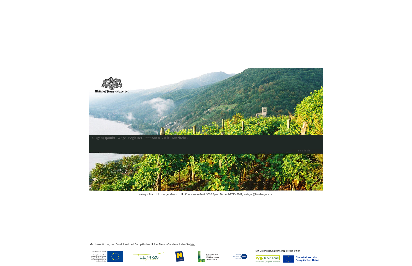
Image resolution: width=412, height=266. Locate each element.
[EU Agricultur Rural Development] (108, 256)
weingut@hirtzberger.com (258, 194)
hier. (193, 244)
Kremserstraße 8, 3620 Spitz (201, 194)
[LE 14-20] (149, 256)
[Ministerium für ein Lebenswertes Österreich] (209, 256)
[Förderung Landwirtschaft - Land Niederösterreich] (180, 256)
